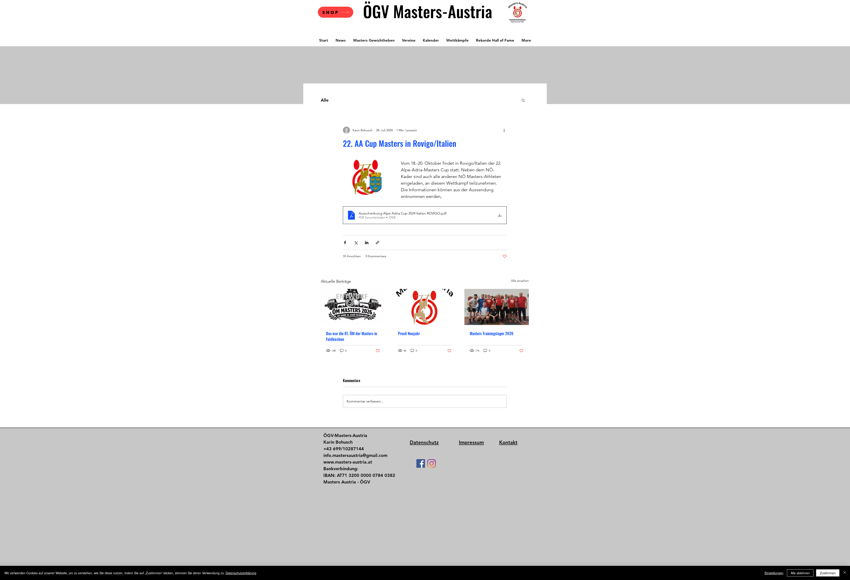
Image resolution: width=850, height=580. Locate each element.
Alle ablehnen (800, 573)
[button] (523, 100)
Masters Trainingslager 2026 (491, 333)
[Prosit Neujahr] (425, 307)
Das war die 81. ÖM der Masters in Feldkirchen (351, 336)
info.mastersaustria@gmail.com (355, 455)
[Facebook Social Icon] (420, 463)
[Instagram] (431, 463)
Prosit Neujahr (409, 333)
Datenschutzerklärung (241, 573)
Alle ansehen (520, 281)
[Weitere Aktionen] (504, 130)
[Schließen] (844, 572)
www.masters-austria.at (347, 462)
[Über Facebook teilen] (345, 242)
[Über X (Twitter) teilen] (356, 242)
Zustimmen (828, 573)
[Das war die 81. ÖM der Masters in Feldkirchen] (353, 307)
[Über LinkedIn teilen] (367, 242)
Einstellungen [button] (774, 573)
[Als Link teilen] (377, 242)
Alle (324, 100)
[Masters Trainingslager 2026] (496, 307)
